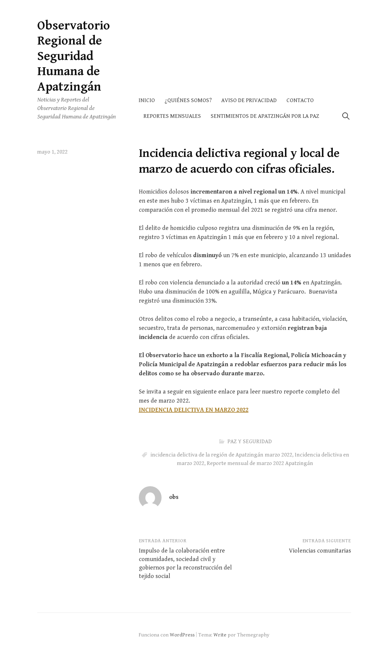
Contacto (300, 100)
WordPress (182, 635)
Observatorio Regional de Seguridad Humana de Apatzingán (73, 56)
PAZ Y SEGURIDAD (249, 441)
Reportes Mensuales (172, 116)
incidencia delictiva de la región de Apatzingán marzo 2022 (221, 455)
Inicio (147, 100)
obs (174, 497)
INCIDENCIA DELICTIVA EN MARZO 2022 (194, 410)
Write (219, 635)
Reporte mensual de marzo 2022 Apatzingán (260, 463)
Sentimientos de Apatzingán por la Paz (265, 116)
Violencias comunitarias (320, 550)
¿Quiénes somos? (188, 100)
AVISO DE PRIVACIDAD (249, 100)
